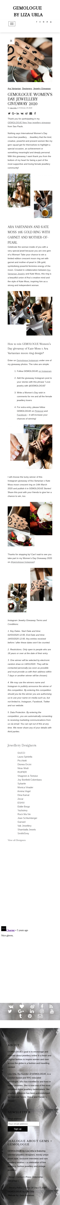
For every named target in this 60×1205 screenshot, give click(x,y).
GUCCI (21, 753)
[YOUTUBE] (51, 21)
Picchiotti (22, 760)
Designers (27, 88)
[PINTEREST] (43, 21)
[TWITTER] (47, 21)
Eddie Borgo (23, 806)
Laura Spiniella (24, 756)
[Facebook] (36, 113)
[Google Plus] (14, 113)
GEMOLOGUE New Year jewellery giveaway (29, 122)
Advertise (12, 1181)
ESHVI (20, 802)
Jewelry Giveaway (42, 88)
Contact (20, 1177)
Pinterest (39, 411)
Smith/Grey (23, 833)
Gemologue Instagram (27, 360)
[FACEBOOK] (36, 21)
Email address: (15, 1118)
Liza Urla (13, 108)
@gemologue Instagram (22, 562)
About (11, 1177)
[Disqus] (30, 883)
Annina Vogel (23, 791)
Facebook (22, 415)
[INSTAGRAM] (40, 21)
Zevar (20, 799)
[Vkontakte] (23, 113)
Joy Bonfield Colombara (29, 779)
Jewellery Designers (22, 745)
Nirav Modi (22, 768)
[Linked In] (18, 113)
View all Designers (17, 840)
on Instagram (45, 371)
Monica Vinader (25, 787)
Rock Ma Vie (24, 814)
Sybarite (21, 783)
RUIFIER (22, 772)
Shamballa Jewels (26, 829)
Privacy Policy (15, 1188)
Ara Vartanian (14, 88)
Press (28, 1177)
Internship (38, 1177)
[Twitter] (10, 113)
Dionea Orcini (24, 764)
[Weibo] (27, 113)
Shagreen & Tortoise (27, 776)
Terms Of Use (31, 1188)
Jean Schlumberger (27, 818)
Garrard (21, 822)
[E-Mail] (31, 113)
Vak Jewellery (24, 825)
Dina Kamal (23, 795)
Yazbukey (22, 810)
